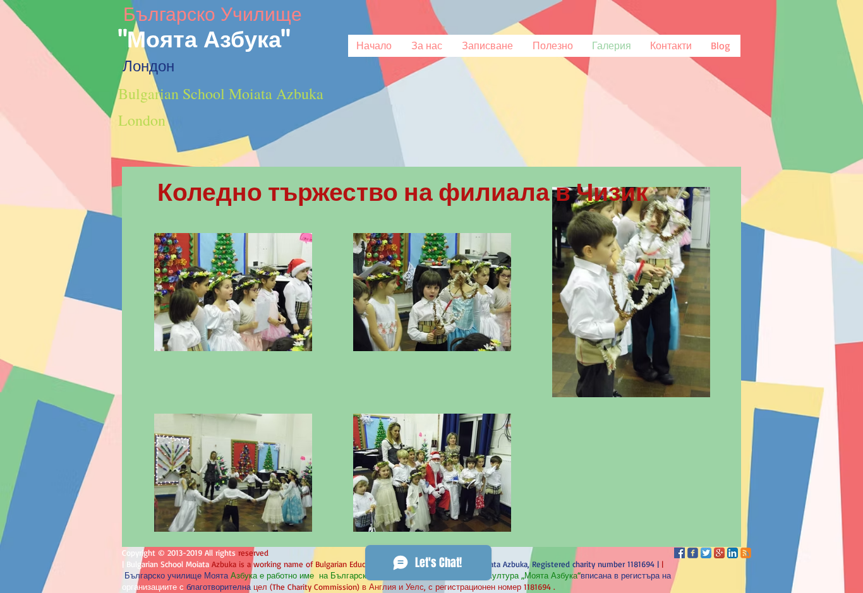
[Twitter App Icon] (706, 553)
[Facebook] (679, 553)
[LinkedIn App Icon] (732, 553)
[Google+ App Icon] (719, 553)
